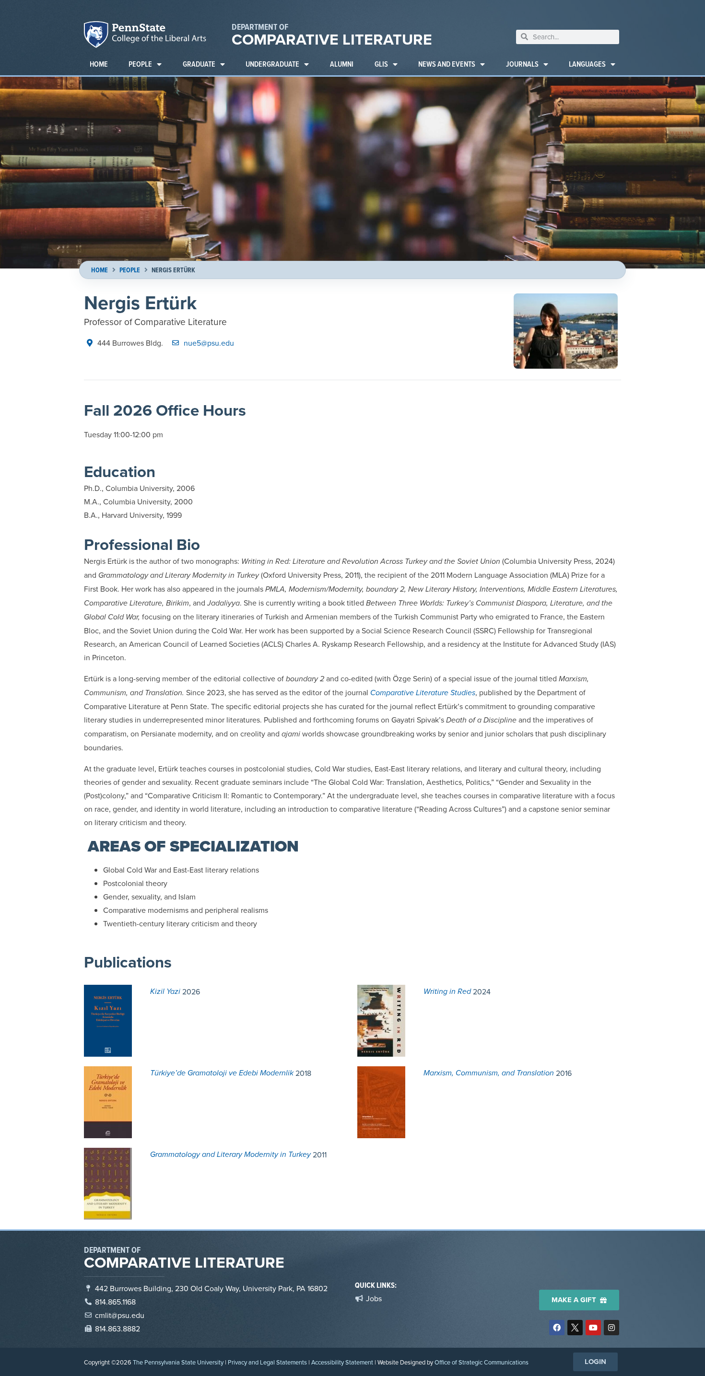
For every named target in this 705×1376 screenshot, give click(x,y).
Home (99, 64)
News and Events (446, 64)
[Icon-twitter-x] (575, 1327)
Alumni (341, 64)
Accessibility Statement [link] (342, 1362)
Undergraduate (272, 64)
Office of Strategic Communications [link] (482, 1362)
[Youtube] (593, 1327)
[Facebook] (556, 1327)
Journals (522, 64)
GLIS (381, 64)
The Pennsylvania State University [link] (178, 1362)
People (140, 64)
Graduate (199, 64)
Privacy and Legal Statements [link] (267, 1362)
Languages (587, 64)
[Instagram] (611, 1327)
